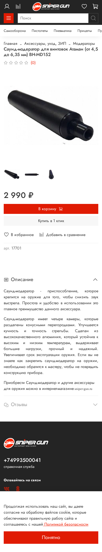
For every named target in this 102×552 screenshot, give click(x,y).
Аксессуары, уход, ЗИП (45, 43)
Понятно (51, 537)
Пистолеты (40, 30)
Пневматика (63, 30)
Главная (10, 43)
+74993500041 (22, 460)
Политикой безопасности (65, 524)
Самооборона (15, 30)
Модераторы (84, 43)
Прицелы (84, 30)
